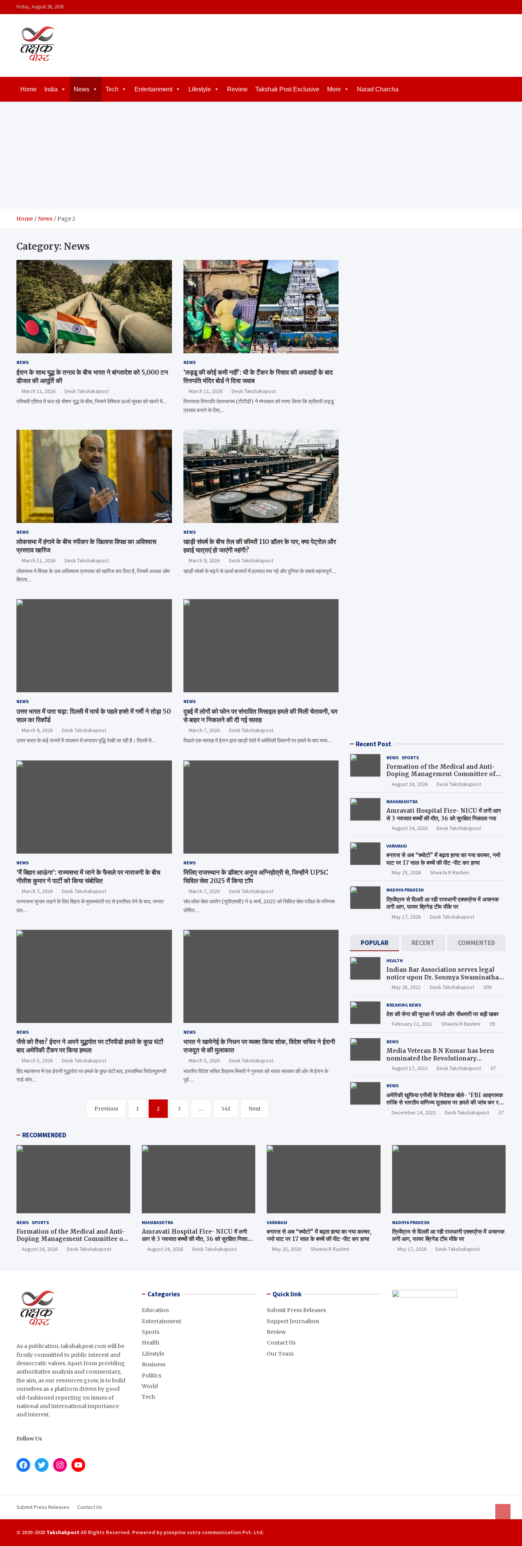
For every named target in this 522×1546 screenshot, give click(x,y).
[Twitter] (491, 7)
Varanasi (396, 846)
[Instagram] (481, 7)
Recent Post (373, 744)
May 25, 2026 (406, 872)
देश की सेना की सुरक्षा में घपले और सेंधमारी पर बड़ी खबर (442, 1014)
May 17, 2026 (406, 916)
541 (225, 1108)
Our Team (280, 1353)
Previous (106, 1108)
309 (487, 987)
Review (237, 89)
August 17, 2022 (410, 1068)
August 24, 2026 (410, 784)
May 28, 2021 (406, 987)
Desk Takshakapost (87, 391)
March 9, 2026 (204, 560)
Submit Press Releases (296, 1310)
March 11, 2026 (38, 391)
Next (254, 1108)
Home (28, 89)
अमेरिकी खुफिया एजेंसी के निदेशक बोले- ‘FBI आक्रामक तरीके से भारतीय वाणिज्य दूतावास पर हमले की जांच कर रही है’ (444, 1102)
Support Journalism (293, 1321)
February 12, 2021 (412, 1023)
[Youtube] (501, 7)
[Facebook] (471, 7)
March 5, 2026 (37, 1060)
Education (155, 1310)
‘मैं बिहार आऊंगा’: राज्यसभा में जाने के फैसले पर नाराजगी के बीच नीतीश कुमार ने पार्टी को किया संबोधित (88, 876)
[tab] (374, 943)
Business (153, 1364)
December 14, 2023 (414, 1112)
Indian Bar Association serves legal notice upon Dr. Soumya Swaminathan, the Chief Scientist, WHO (445, 977)
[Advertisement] (261, 155)
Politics (151, 1375)
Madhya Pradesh (405, 890)
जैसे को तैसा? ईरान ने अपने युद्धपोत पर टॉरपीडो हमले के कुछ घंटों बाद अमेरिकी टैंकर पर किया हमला (89, 1046)
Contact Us (281, 1342)
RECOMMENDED (44, 1135)
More (334, 89)
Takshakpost (62, 1532)
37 (493, 1068)
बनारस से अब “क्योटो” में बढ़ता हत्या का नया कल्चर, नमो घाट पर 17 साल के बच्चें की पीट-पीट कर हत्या (443, 858)
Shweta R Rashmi (449, 872)
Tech (111, 89)
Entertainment (153, 89)
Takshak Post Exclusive (287, 89)
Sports (410, 757)
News (81, 89)
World (150, 1386)
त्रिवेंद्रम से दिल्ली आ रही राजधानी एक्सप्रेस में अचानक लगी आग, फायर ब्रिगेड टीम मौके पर (442, 903)
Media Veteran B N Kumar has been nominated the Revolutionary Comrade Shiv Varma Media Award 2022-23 (440, 1062)
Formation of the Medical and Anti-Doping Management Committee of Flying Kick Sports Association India (442, 774)
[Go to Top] (503, 1511)
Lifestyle (199, 89)
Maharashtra (402, 801)
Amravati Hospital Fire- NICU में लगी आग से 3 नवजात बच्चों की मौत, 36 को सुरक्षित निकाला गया (443, 814)
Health (394, 960)
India (51, 89)
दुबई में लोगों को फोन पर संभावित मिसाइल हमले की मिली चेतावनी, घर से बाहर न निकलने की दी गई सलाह (260, 715)
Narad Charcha (378, 89)
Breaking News (403, 1005)
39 (492, 1023)
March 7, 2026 (204, 730)
